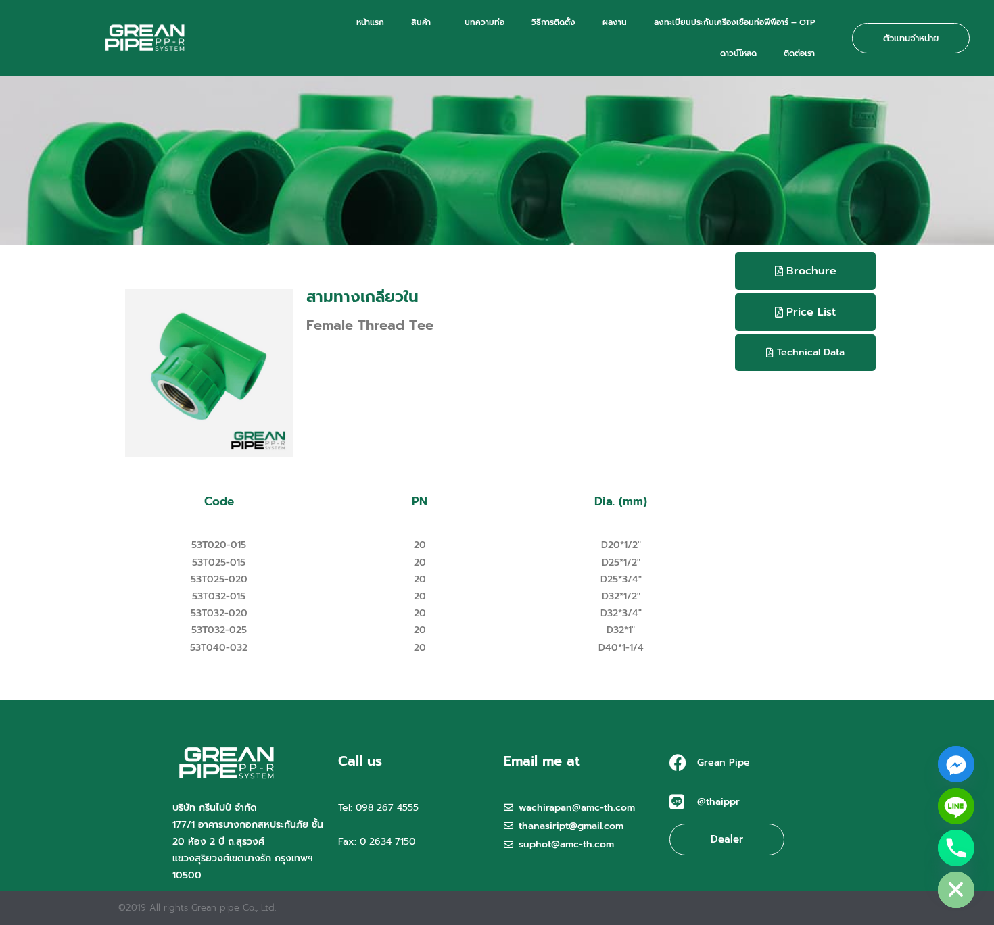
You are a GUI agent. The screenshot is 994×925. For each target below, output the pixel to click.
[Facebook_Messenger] (956, 764)
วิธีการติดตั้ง (553, 22)
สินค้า (421, 22)
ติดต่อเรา (799, 53)
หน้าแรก (370, 22)
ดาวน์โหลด (738, 53)
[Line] (956, 806)
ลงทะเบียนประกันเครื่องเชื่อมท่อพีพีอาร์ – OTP (734, 22)
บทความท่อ (484, 22)
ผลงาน (614, 22)
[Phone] (956, 848)
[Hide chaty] (956, 890)
